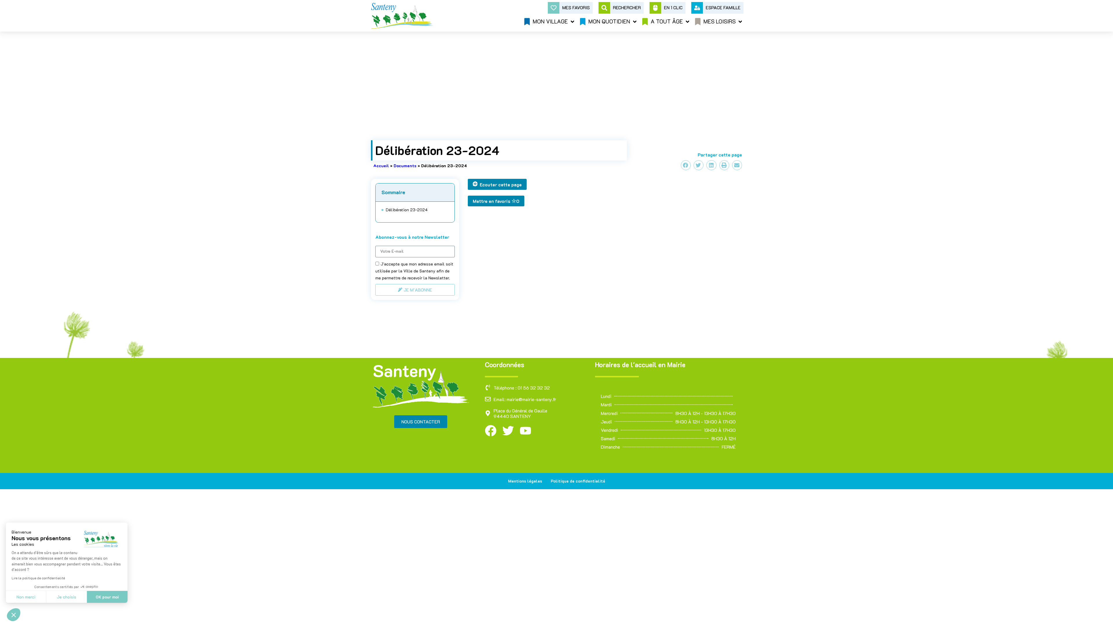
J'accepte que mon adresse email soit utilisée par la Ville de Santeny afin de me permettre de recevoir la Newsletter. (414, 271)
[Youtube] (525, 430)
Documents (405, 165)
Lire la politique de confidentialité (38, 578)
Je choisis (66, 597)
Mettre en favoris (496, 201)
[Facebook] (491, 430)
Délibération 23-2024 (407, 210)
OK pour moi (107, 597)
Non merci (26, 597)
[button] (14, 615)
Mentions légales (525, 481)
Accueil (381, 165)
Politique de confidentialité (578, 481)
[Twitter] (508, 430)
